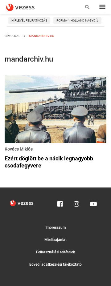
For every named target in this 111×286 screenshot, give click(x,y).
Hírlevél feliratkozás (29, 20)
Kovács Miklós (19, 149)
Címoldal (12, 36)
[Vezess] (26, 7)
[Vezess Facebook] (60, 202)
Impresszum (56, 227)
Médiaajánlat (55, 240)
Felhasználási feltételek (55, 252)
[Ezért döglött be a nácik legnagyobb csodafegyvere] (55, 110)
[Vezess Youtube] (93, 202)
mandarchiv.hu (41, 36)
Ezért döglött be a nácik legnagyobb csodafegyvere (49, 162)
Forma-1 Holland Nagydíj (77, 20)
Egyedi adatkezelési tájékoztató (55, 264)
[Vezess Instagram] (76, 202)
